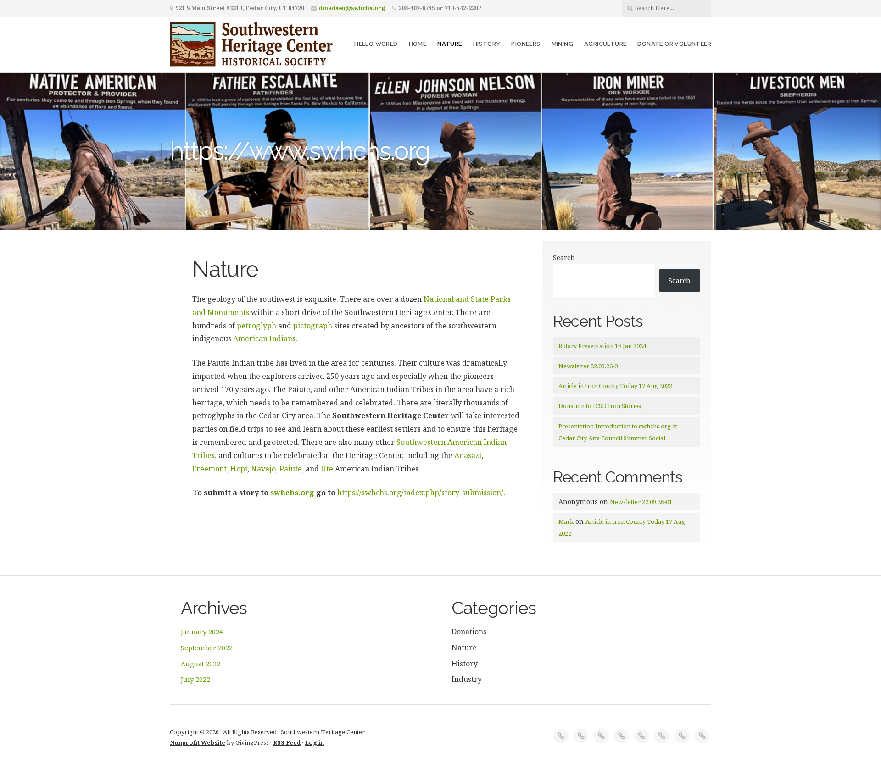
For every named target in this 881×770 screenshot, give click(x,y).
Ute (327, 469)
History (487, 43)
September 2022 (207, 647)
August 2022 (200, 663)
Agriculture (605, 43)
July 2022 (195, 679)
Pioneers (525, 43)
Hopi (238, 469)
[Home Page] (560, 736)
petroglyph (256, 326)
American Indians (264, 338)
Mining (562, 43)
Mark (566, 521)
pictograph (312, 326)
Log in (314, 742)
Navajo (263, 469)
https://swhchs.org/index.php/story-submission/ (420, 492)
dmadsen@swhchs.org (352, 8)
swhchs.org (292, 492)
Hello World (375, 43)
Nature (449, 43)
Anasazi (467, 455)
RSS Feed (287, 742)
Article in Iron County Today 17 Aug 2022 (615, 386)
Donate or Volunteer (674, 43)
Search (564, 257)
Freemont (209, 469)
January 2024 (202, 631)
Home (418, 43)
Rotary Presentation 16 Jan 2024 (602, 346)
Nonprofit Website (197, 742)
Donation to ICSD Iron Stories (599, 406)
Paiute (290, 469)
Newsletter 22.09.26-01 (589, 366)
